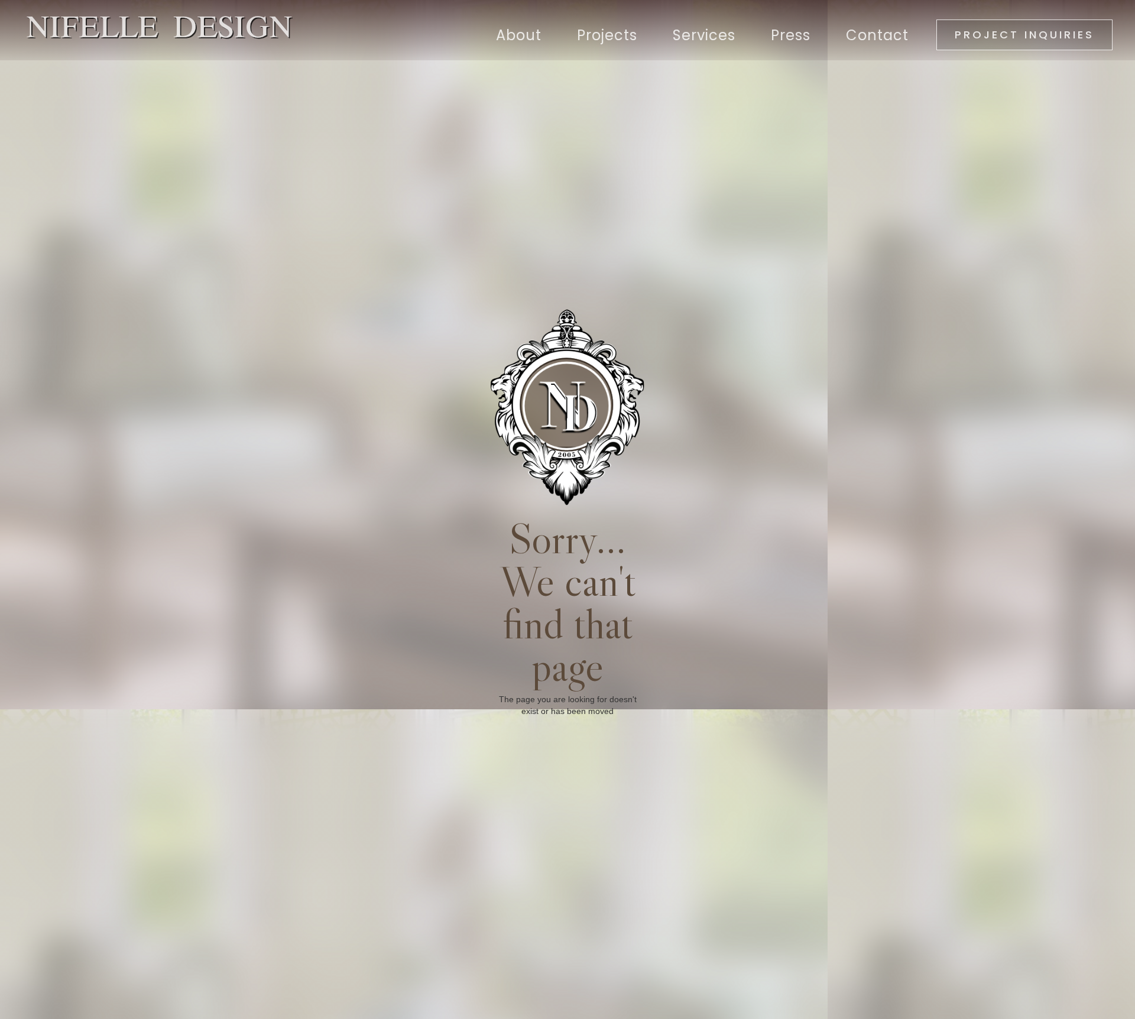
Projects (607, 35)
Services (704, 35)
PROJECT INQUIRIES (1024, 34)
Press (790, 35)
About (518, 35)
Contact (877, 35)
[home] (154, 28)
